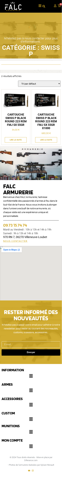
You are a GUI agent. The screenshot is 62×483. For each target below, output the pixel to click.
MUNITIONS (11, 426)
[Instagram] (33, 471)
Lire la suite (16, 140)
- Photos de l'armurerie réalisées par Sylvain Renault (31, 465)
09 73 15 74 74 (15, 225)
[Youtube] (29, 471)
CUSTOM (8, 413)
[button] (31, 376)
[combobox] (46, 6)
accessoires (12, 398)
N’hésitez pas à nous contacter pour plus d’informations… (31, 39)
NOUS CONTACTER (15, 241)
